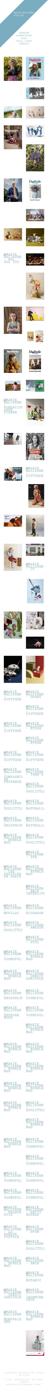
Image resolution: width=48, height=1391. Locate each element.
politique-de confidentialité (19, 1373)
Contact (24, 44)
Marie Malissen (24, 14)
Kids (24, 38)
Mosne (37, 1385)
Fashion (24, 33)
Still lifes (24, 41)
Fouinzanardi (26, 1385)
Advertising (24, 35)
